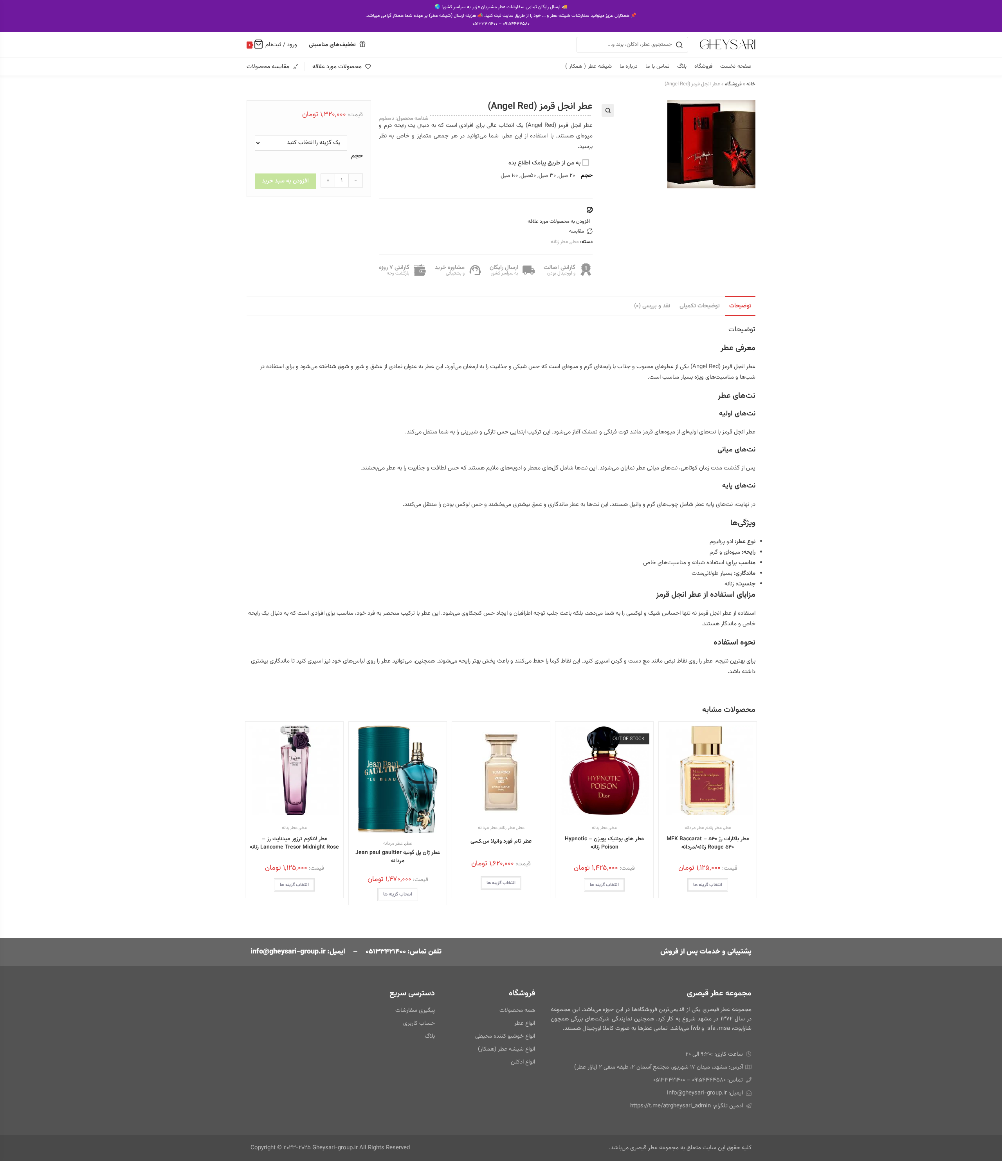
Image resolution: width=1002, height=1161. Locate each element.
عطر (575, 242)
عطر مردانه (694, 827)
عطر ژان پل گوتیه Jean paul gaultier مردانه (397, 857)
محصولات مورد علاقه (337, 66)
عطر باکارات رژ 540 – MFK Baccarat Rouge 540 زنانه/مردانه (708, 843)
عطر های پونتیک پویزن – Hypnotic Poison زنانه (604, 843)
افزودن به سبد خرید (285, 181)
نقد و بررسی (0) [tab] (652, 306)
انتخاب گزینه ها (707, 884)
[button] (608, 110)
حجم (357, 156)
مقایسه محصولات (268, 66)
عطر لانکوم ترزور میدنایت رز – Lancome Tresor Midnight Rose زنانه (294, 843)
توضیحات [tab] (740, 306)
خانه (750, 84)
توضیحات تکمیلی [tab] (699, 306)
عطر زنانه (559, 242)
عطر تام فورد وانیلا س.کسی (501, 842)
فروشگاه (733, 84)
